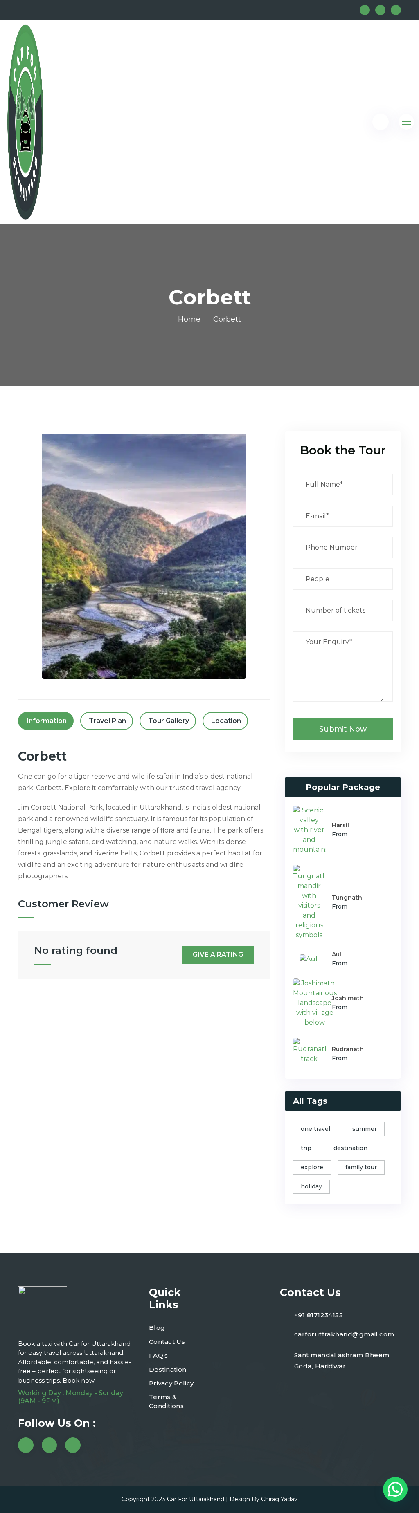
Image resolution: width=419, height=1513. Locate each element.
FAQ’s (158, 1355)
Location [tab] (226, 721)
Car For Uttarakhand (195, 1499)
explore (312, 1167)
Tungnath (347, 897)
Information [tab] (47, 721)
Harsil (340, 825)
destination (350, 1148)
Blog (157, 1328)
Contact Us (167, 1341)
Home (189, 319)
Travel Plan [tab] (107, 721)
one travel (315, 1129)
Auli (337, 954)
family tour (361, 1167)
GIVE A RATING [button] (218, 954)
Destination (167, 1369)
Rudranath (348, 1049)
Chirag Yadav (279, 1499)
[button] (395, 1489)
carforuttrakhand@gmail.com (344, 1334)
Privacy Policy (171, 1383)
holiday (311, 1186)
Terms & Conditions (166, 1401)
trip (306, 1148)
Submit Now (343, 729)
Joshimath (348, 998)
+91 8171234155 (318, 1315)
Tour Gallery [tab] (168, 721)
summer (364, 1129)
